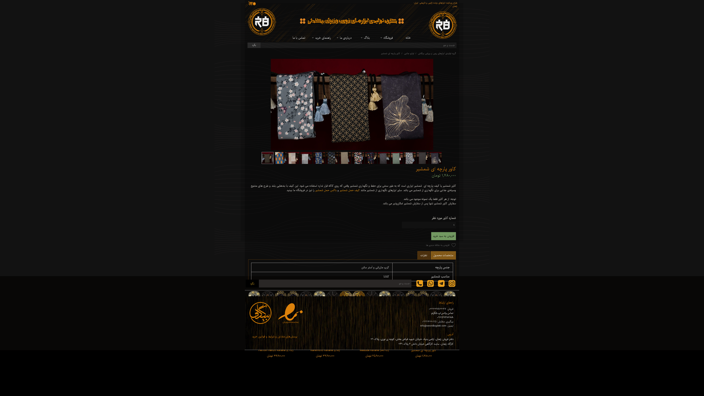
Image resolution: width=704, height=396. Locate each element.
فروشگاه (388, 38)
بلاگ (367, 38)
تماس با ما (299, 38)
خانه (408, 38)
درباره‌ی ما (345, 38)
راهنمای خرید (323, 38)
